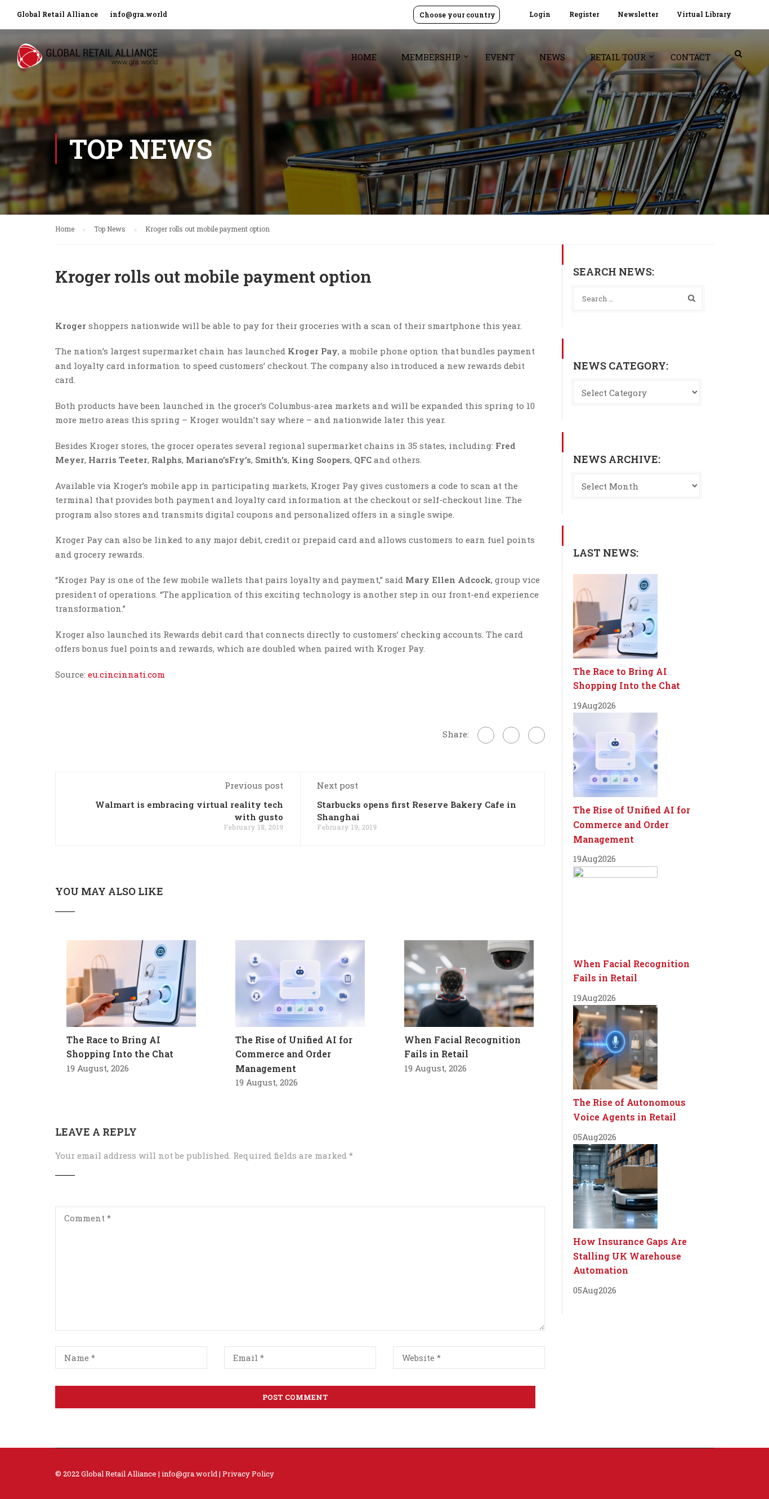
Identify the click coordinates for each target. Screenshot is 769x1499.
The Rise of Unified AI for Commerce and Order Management (293, 1054)
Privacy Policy (248, 1474)
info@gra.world (138, 14)
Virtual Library (704, 14)
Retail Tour (618, 57)
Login (540, 14)
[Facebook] (485, 735)
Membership (430, 57)
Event (500, 57)
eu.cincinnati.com (126, 674)
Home (364, 57)
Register (584, 14)
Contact (690, 57)
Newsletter (638, 14)
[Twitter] (511, 735)
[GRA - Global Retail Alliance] (87, 61)
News (552, 57)
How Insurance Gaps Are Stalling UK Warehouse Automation (630, 1255)
